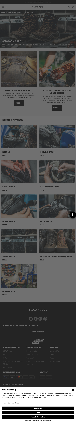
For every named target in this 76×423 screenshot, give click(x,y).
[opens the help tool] (72, 215)
